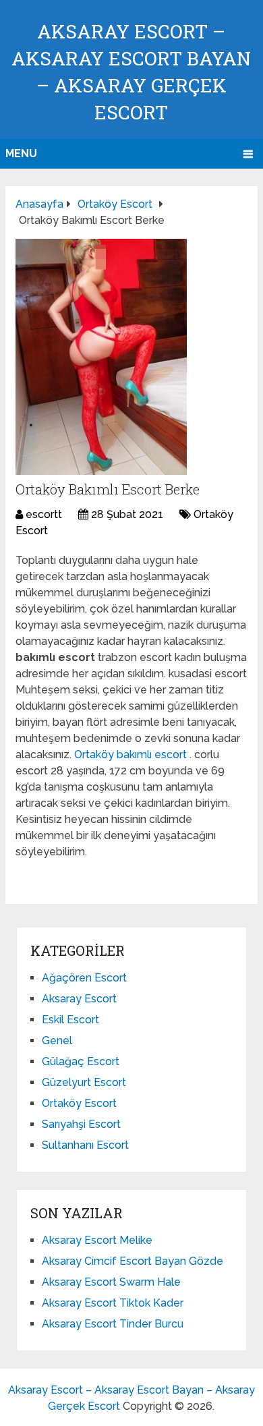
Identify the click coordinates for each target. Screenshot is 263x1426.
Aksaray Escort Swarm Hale (111, 1282)
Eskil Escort (70, 1019)
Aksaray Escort (79, 998)
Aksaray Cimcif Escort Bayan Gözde (132, 1261)
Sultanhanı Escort (85, 1145)
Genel (57, 1040)
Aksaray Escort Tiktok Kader (112, 1302)
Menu (21, 153)
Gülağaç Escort (80, 1061)
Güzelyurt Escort (84, 1082)
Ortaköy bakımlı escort (131, 754)
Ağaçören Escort (84, 977)
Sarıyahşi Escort (81, 1124)
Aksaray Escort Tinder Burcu (112, 1323)
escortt (44, 514)
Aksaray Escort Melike (97, 1240)
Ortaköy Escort (79, 1103)
